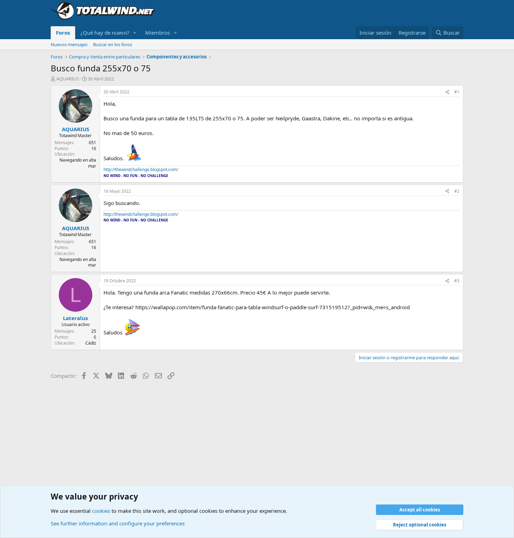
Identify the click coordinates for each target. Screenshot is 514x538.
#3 (456, 281)
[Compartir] (447, 92)
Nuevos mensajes (69, 44)
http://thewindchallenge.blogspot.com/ (140, 169)
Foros (63, 32)
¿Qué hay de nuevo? (104, 32)
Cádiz (90, 343)
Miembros (157, 32)
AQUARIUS (67, 79)
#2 (456, 191)
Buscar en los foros (112, 44)
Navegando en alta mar (77, 163)
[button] (135, 32)
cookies (101, 510)
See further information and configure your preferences (118, 523)
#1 (456, 92)
